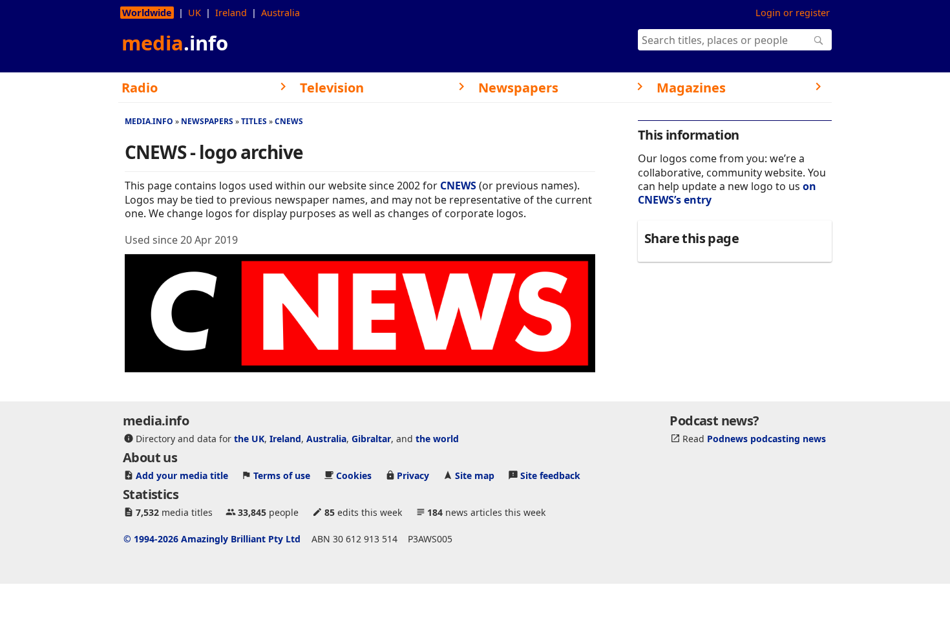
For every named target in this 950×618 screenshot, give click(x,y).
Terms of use (281, 475)
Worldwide (147, 12)
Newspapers (207, 121)
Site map (474, 475)
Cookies (354, 475)
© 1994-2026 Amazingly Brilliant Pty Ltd (212, 539)
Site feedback (550, 475)
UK (194, 12)
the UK (249, 438)
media (174, 42)
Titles (254, 121)
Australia (280, 12)
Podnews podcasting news (766, 438)
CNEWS (289, 121)
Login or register (792, 12)
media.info (149, 121)
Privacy (413, 475)
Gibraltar (371, 438)
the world (437, 438)
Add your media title (182, 475)
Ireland (231, 12)
